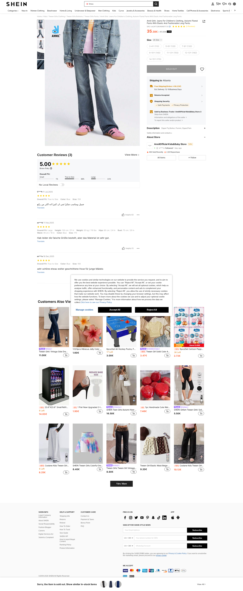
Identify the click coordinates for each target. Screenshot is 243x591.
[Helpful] (123, 214)
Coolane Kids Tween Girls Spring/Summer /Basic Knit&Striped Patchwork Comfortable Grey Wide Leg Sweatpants (54, 465)
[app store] (173, 519)
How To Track (65, 530)
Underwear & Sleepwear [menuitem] (85, 11)
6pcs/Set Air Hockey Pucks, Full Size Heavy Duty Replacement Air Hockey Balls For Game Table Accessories (121, 349)
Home (39, 16)
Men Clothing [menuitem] (104, 11)
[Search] (156, 4)
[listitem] (54, 334)
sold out (171, 69)
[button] (229, 4)
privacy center (161, 555)
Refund (62, 523)
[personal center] (212, 4)
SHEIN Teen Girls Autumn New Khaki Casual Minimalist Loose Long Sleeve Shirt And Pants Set (121, 410)
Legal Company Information (45, 516)
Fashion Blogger (45, 527)
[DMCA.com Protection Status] (131, 576)
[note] (189, 345)
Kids (45, 16)
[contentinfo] (165, 570)
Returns (63, 519)
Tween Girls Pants (91, 16)
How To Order (65, 526)
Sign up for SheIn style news (137, 525)
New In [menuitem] (25, 11)
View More (121, 483)
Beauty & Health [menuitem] (154, 11)
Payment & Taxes (87, 519)
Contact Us (85, 516)
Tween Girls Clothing (57, 16)
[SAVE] (202, 69)
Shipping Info (65, 516)
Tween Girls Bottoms (75, 16)
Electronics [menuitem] (215, 11)
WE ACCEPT (128, 566)
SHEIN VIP (64, 536)
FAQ (82, 526)
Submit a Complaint (46, 537)
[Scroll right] (235, 10)
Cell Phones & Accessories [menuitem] (197, 11)
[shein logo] (16, 4)
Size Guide (64, 533)
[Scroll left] (231, 10)
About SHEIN (44, 521)
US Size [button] (156, 40)
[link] (218, 3)
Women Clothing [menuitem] (37, 11)
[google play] (178, 519)
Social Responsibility (47, 524)
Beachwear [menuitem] (52, 11)
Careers (42, 531)
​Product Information (67, 548)
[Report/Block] (138, 214)
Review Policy (44, 168)
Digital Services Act (46, 534)
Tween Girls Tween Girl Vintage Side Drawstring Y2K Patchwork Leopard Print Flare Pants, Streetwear (121, 468)
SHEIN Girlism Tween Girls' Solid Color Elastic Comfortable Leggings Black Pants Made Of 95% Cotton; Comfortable (189, 410)
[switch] (61, 184)
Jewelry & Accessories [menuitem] (136, 11)
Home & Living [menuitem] (66, 11)
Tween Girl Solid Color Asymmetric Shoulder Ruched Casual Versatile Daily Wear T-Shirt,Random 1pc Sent (155, 351)
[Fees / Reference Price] (158, 32)
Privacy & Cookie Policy (177, 553)
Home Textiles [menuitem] (178, 11)
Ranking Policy (65, 545)
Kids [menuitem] (114, 11)
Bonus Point (85, 523)
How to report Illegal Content (67, 540)
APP (172, 512)
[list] (145, 518)
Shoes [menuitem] (166, 11)
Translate (40, 208)
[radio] (154, 46)
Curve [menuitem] (121, 11)
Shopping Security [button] (162, 101)
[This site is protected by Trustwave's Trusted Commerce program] (125, 576)
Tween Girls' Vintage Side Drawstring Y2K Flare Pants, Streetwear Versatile (54, 351)
